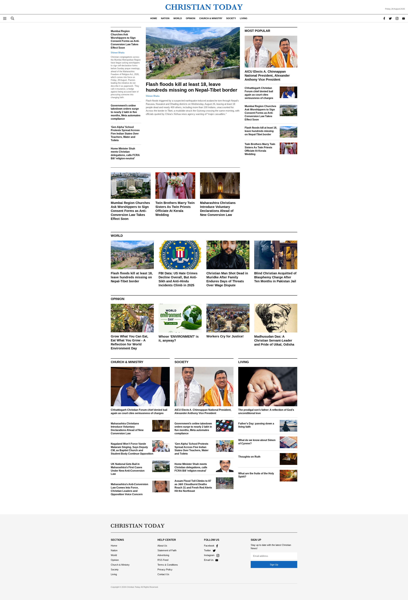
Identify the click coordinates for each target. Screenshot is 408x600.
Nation (165, 18)
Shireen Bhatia (152, 96)
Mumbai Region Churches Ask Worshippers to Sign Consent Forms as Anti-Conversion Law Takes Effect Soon (130, 210)
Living (243, 18)
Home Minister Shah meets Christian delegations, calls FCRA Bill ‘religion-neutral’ (191, 467)
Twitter (207, 550)
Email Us (209, 560)
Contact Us (163, 574)
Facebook (209, 545)
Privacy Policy (164, 569)
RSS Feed (162, 560)
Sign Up (274, 564)
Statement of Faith (166, 550)
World (177, 18)
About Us (162, 545)
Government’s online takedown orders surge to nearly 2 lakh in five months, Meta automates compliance (125, 112)
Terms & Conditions (167, 564)
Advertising (163, 555)
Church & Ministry (210, 18)
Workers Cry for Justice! (225, 336)
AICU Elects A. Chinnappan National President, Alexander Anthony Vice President (267, 75)
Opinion (190, 18)
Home (153, 18)
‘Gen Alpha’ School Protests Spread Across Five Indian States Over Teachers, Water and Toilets (125, 134)
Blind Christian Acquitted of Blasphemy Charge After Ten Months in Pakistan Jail (275, 277)
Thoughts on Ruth (249, 456)
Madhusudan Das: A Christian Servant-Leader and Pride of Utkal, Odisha (274, 340)
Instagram (209, 555)
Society (231, 18)
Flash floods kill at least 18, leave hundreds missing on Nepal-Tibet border (261, 131)
